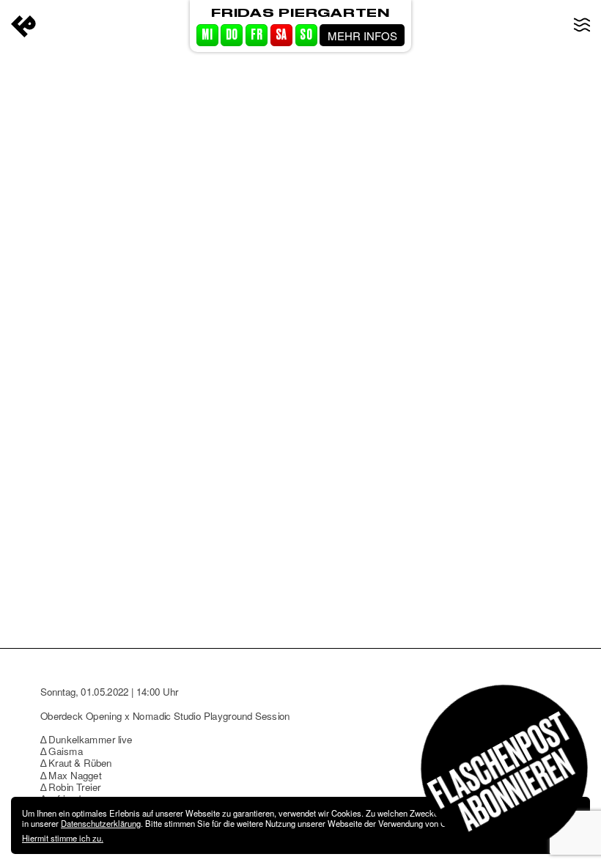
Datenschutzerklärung (101, 823)
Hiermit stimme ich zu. (62, 838)
